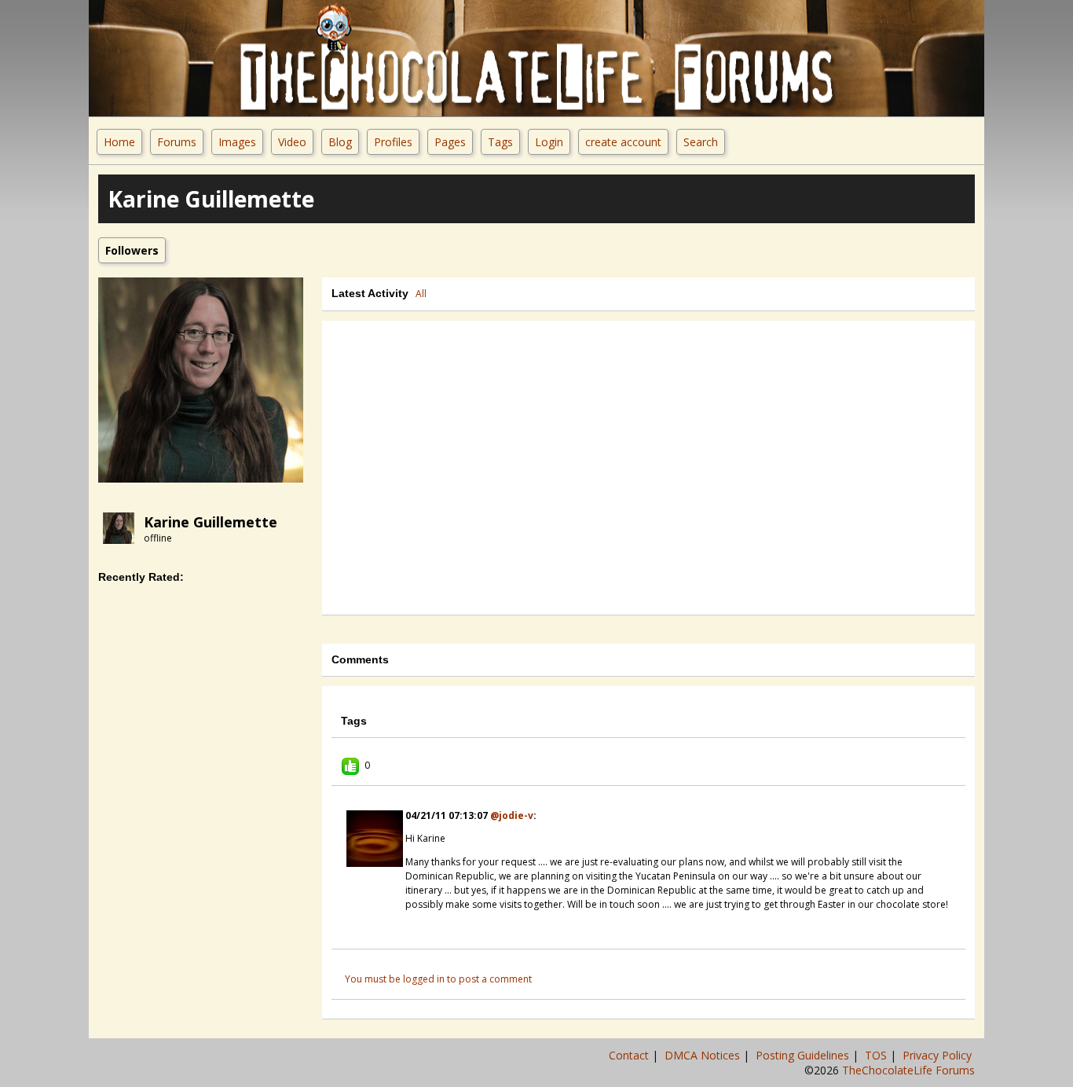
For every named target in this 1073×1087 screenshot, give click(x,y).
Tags (500, 141)
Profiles (393, 141)
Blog (340, 141)
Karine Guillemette (210, 521)
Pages (450, 141)
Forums (176, 141)
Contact (630, 1055)
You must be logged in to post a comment (438, 979)
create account (623, 141)
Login (549, 141)
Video (292, 141)
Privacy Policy (939, 1055)
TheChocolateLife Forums (908, 1070)
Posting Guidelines (804, 1055)
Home (119, 141)
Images (237, 141)
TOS (877, 1055)
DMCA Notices (704, 1055)
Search (700, 141)
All (421, 293)
